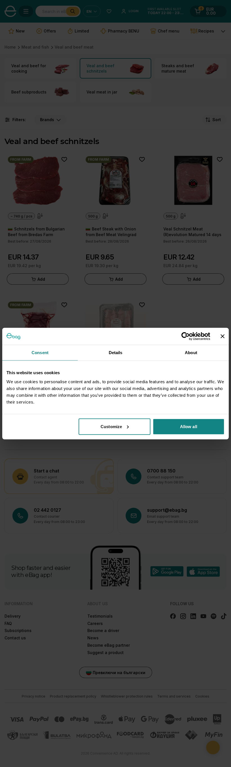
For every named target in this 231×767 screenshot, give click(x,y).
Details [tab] (116, 352)
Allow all (188, 426)
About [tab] (191, 352)
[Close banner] (223, 336)
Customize (111, 426)
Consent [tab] (40, 352)
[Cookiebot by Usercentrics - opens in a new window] (185, 336)
